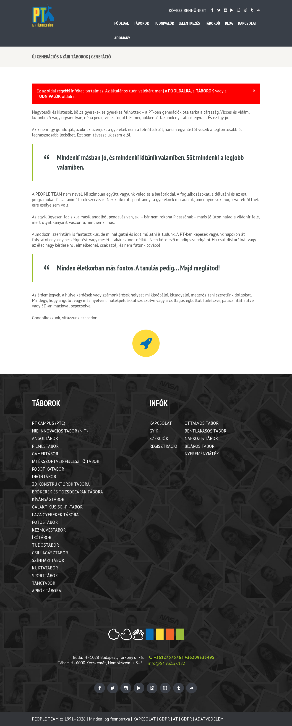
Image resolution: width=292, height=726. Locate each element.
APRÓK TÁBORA (46, 590)
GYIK (153, 431)
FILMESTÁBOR (45, 446)
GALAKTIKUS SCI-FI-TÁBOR (57, 507)
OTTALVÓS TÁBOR (202, 423)
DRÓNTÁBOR (44, 476)
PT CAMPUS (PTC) (48, 423)
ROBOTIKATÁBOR (48, 469)
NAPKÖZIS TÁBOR (201, 438)
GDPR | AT (168, 719)
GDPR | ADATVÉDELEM (202, 719)
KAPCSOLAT (160, 423)
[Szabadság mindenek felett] (146, 343)
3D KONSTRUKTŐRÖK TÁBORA (61, 484)
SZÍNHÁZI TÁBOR (48, 560)
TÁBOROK (205, 91)
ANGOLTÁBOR (45, 438)
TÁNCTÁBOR (43, 583)
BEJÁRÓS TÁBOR (199, 446)
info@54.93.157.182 (166, 663)
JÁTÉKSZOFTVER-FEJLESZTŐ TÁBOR (65, 461)
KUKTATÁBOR (45, 568)
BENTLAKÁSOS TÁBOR (205, 431)
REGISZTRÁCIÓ (163, 446)
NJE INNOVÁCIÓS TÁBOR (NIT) (60, 431)
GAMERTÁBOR (45, 453)
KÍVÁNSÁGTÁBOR (48, 499)
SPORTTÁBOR (45, 575)
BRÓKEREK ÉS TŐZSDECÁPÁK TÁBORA (67, 492)
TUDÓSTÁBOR (45, 545)
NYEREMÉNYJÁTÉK (202, 453)
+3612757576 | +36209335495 (184, 657)
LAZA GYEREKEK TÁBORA (55, 514)
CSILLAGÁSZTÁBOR (50, 553)
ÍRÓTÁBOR (41, 537)
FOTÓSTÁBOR (45, 522)
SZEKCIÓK (158, 438)
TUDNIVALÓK (48, 96)
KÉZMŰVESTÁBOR (49, 530)
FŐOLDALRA (179, 91)
